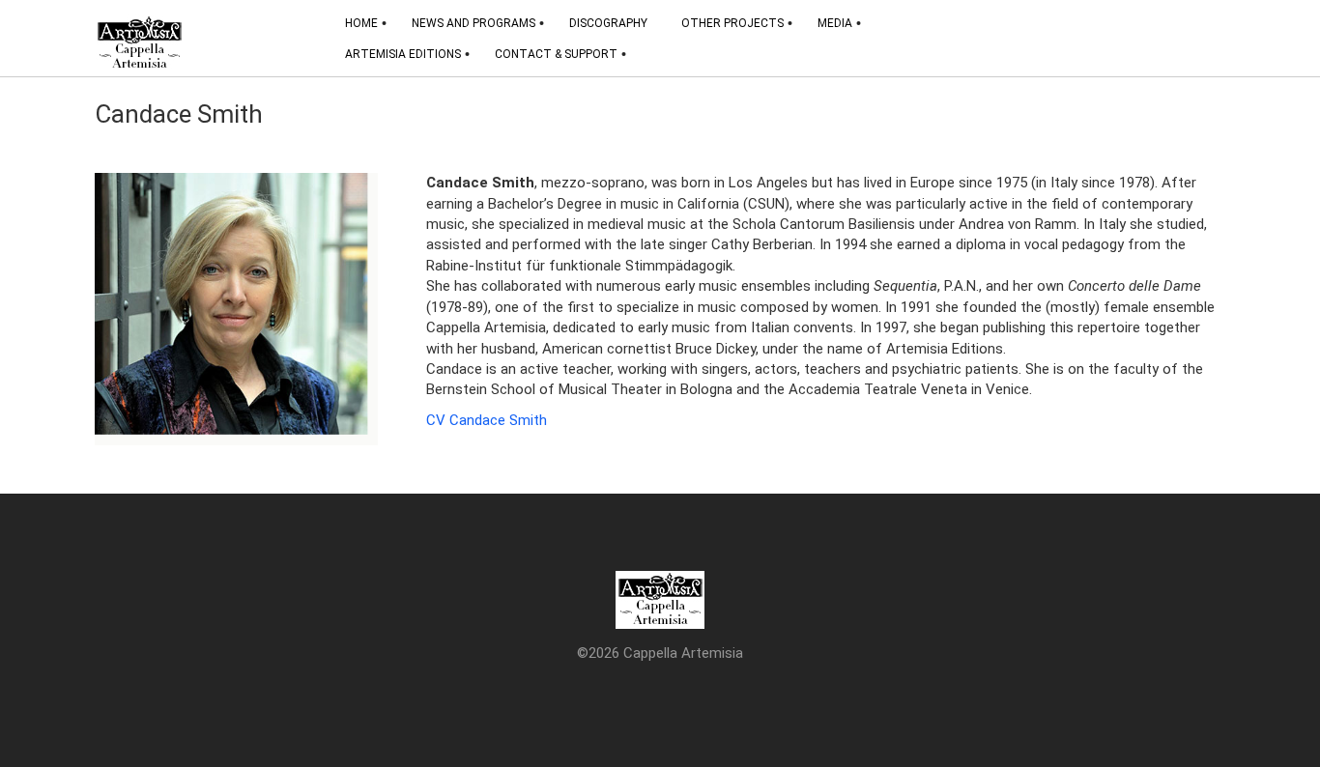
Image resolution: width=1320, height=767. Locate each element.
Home (361, 23)
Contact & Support (556, 54)
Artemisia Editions (403, 54)
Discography (608, 23)
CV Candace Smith (486, 420)
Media (835, 23)
